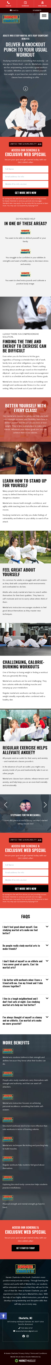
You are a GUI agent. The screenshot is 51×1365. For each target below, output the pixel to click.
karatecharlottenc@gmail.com (27, 1331)
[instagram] (27, 1336)
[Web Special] (42, 4)
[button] (3, 1316)
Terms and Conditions (39, 1353)
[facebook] (23, 1336)
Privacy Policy (24, 1353)
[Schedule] (25, 4)
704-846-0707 (27, 1328)
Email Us (15, 10)
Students (37, 10)
